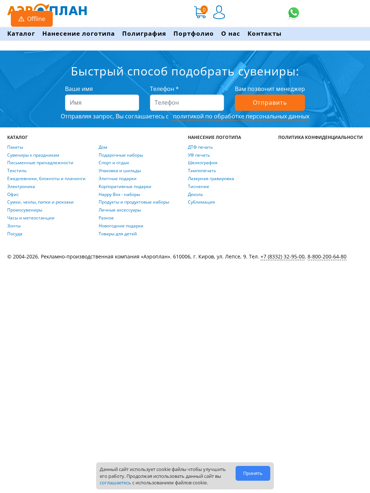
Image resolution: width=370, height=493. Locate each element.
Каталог (21, 33)
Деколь (195, 194)
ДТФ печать (200, 147)
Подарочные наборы (121, 155)
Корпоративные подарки (125, 186)
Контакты (264, 33)
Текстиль (17, 171)
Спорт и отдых (114, 163)
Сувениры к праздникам (33, 155)
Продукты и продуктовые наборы (134, 202)
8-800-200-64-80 (327, 256)
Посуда (14, 234)
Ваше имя (79, 89)
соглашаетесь (115, 482)
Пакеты (15, 147)
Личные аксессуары (120, 210)
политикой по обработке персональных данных (240, 116)
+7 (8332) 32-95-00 (283, 256)
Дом (103, 147)
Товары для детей (118, 234)
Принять (253, 473)
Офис (13, 194)
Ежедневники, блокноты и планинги (46, 179)
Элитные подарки (118, 179)
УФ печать (199, 155)
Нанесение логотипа (78, 33)
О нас (230, 33)
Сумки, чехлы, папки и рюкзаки (40, 202)
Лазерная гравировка (211, 179)
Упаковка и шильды (120, 171)
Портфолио (193, 33)
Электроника (21, 186)
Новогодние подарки (121, 226)
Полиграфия (144, 33)
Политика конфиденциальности (320, 137)
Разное (106, 218)
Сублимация (201, 202)
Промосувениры (24, 210)
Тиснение (198, 186)
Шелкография (203, 163)
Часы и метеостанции (31, 218)
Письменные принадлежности (40, 163)
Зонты (14, 226)
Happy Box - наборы (119, 194)
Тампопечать (202, 171)
